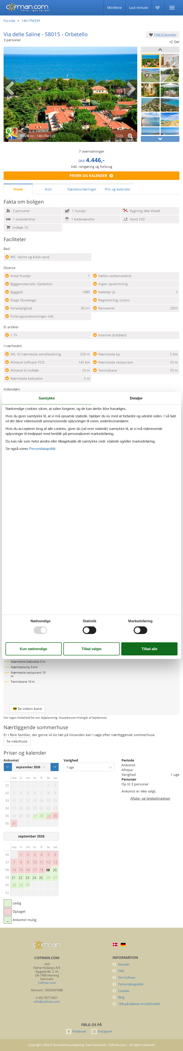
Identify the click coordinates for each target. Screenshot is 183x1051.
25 (41, 877)
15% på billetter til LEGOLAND (139, 1004)
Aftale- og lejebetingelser (150, 798)
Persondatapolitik (130, 984)
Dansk (115, 944)
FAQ (121, 971)
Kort (48, 189)
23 (27, 877)
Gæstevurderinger (82, 189)
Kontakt (124, 964)
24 (34, 877)
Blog (121, 997)
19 (48, 870)
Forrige (8, 767)
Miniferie (114, 7)
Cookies (123, 991)
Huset (18, 189)
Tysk (123, 944)
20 (55, 870)
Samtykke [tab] (47, 398)
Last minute (138, 7)
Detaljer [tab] (136, 398)
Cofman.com (47, 983)
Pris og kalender (118, 189)
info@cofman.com (47, 1002)
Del (176, 42)
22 (20, 877)
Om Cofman (126, 978)
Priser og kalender (88, 175)
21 (13, 877)
